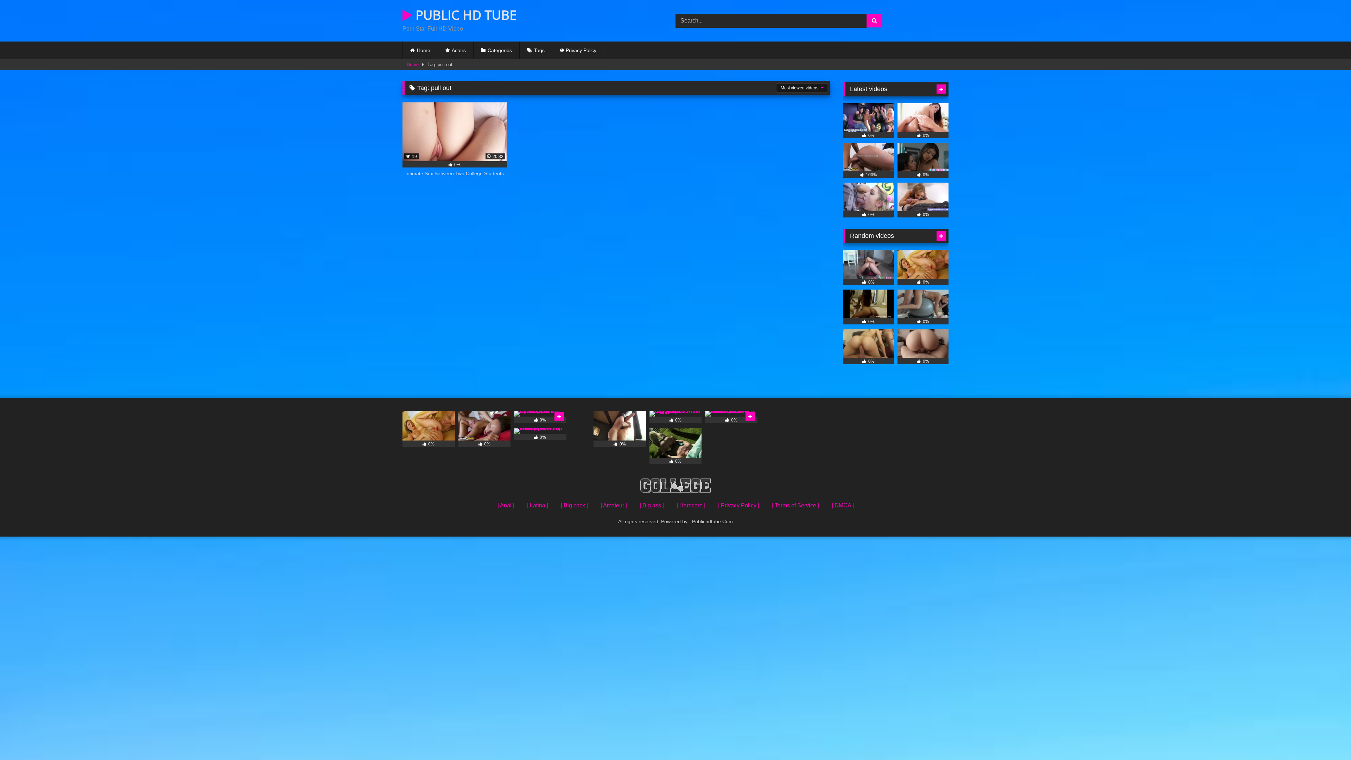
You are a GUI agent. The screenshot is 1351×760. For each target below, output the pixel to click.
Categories (500, 50)
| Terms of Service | (795, 505)
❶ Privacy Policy (578, 50)
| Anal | (505, 505)
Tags (539, 50)
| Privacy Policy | (738, 505)
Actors (459, 50)
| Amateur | (614, 505)
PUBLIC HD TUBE (464, 15)
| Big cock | (574, 505)
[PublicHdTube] (675, 487)
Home (423, 50)
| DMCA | (843, 505)
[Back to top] (1329, 739)
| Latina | (537, 505)
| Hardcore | (691, 505)
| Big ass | (652, 505)
